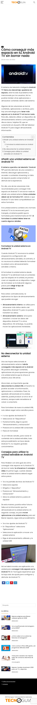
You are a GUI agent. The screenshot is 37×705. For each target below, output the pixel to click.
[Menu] (2, 2)
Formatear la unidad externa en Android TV (19, 145)
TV (2, 47)
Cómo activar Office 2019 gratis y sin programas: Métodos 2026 (24, 647)
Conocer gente (16, 662)
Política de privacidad (8, 681)
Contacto (5, 684)
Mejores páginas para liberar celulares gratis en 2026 (21, 617)
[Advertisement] (18, 24)
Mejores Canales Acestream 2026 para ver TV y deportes (22, 668)
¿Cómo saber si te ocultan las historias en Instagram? (21, 637)
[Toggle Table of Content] (32, 137)
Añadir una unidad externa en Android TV (18, 141)
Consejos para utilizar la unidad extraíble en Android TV (16, 152)
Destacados (15, 621)
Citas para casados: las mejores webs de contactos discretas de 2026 (22, 657)
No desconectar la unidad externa (17, 149)
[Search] (34, 2)
